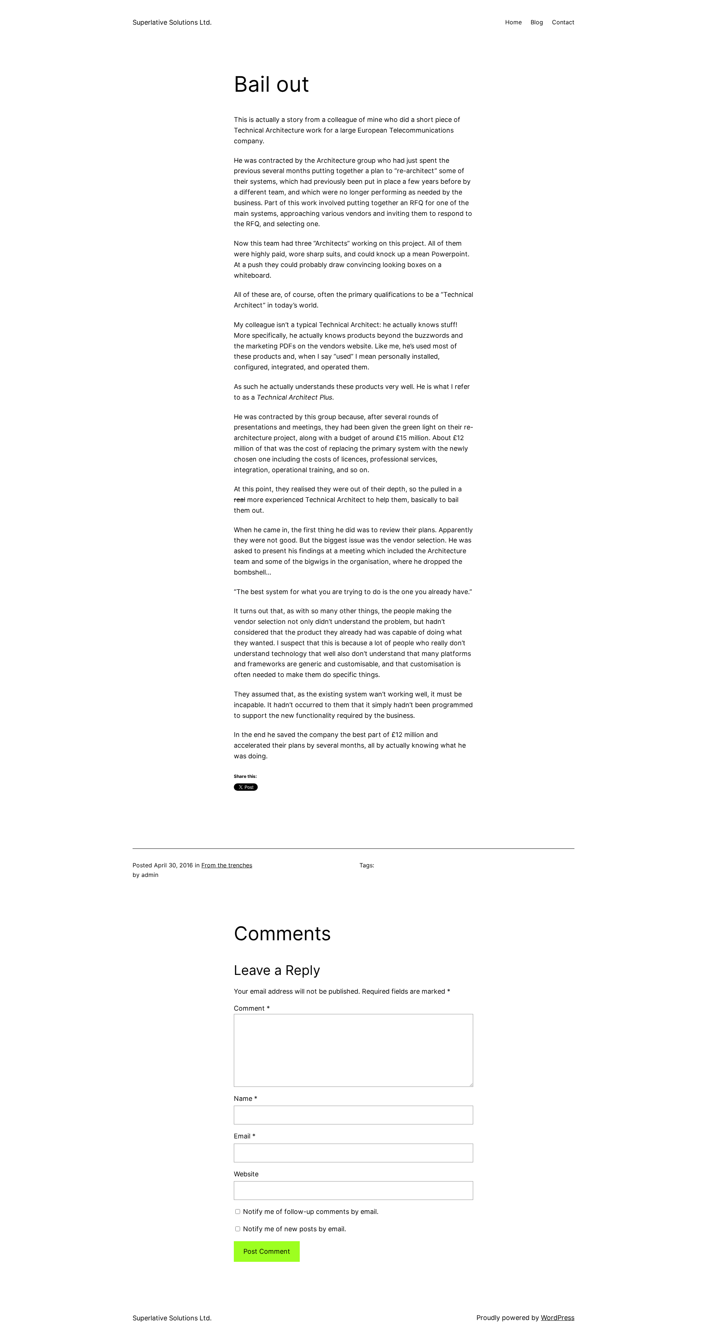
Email (245, 1136)
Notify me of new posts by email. (294, 1229)
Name (245, 1098)
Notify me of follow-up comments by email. (311, 1211)
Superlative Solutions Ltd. (172, 22)
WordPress (557, 1317)
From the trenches (226, 865)
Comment (252, 1008)
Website (246, 1174)
